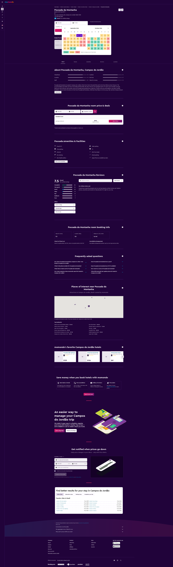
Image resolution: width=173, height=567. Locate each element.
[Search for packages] (2, 14)
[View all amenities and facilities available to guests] (122, 141)
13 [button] (64, 41)
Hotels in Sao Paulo (93, 501)
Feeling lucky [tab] (79, 494)
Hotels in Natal (59, 510)
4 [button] (88, 38)
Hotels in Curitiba (60, 506)
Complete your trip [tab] (88, 494)
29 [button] (71, 48)
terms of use (71, 477)
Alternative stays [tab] (69, 494)
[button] (2, 2)
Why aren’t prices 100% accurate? (64, 531)
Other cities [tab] (59, 494)
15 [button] (71, 41)
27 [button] (64, 48)
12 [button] (84, 38)
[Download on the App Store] (116, 546)
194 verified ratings (65, 18)
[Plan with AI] (2, 17)
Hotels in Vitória (92, 508)
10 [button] (77, 38)
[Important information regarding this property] (122, 227)
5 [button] (84, 35)
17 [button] (77, 41)
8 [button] (71, 38)
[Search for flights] (2, 6)
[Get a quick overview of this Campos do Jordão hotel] (122, 70)
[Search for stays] (2, 9)
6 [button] (95, 38)
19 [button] (84, 41)
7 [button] (98, 38)
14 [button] (68, 41)
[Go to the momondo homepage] (9, 2)
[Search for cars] (2, 12)
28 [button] (68, 48)
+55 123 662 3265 (58, 16)
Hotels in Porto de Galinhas (62, 508)
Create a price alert (111, 386)
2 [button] (74, 35)
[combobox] (72, 460)
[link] (89, 394)
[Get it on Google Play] (116, 543)
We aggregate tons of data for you (64, 529)
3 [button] (108, 35)
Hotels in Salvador (93, 503)
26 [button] (84, 45)
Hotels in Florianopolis (61, 503)
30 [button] (74, 48)
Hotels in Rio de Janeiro (61, 501)
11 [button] (88, 41)
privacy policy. (78, 477)
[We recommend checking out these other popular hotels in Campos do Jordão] (122, 347)
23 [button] (74, 45)
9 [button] (74, 38)
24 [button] (77, 45)
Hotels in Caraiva (92, 510)
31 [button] (108, 48)
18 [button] (81, 41)
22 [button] (71, 45)
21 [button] (68, 45)
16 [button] (74, 41)
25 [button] (81, 45)
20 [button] (64, 45)
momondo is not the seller (62, 526)
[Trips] (2, 21)
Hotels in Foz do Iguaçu (94, 506)
